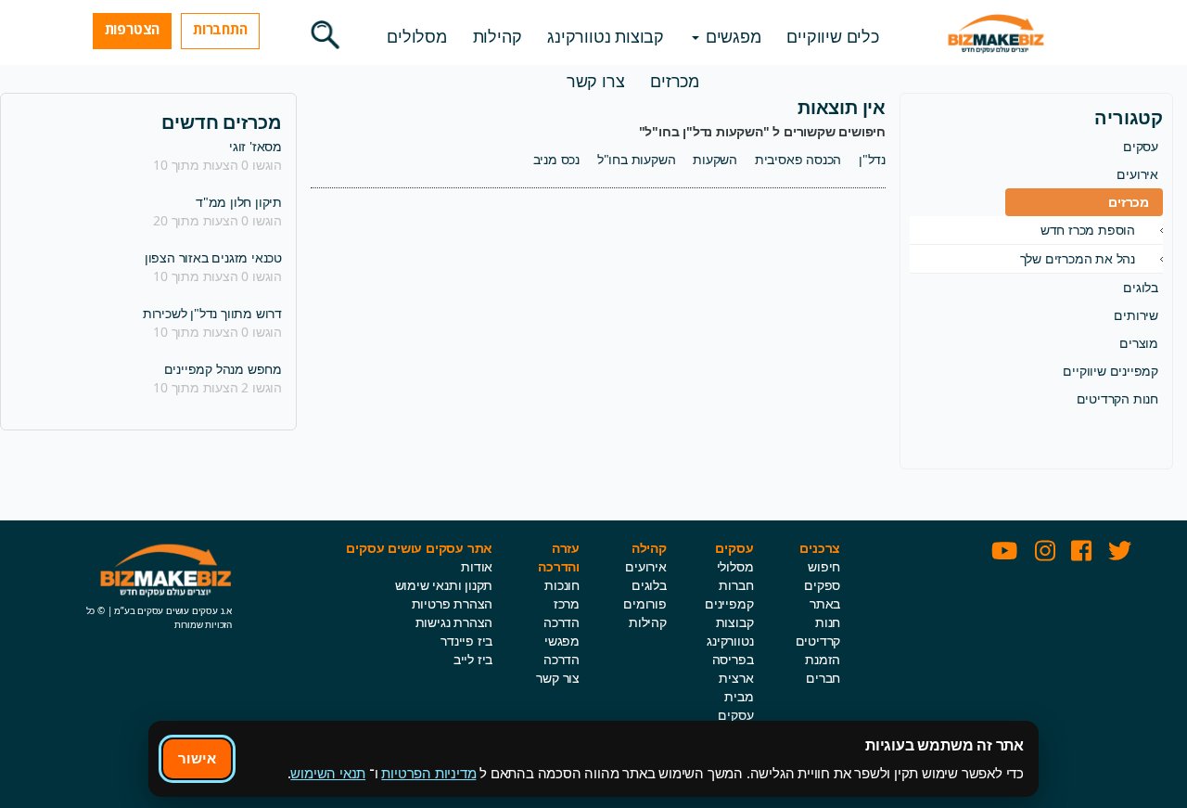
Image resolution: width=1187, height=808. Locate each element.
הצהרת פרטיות (452, 603)
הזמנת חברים (822, 668)
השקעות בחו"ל (636, 159)
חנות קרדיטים (818, 631)
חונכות (562, 585)
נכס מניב (556, 159)
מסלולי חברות (735, 576)
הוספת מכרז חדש (1087, 229)
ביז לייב (472, 659)
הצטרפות (132, 28)
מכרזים (674, 81)
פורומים (645, 603)
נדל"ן (872, 159)
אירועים (1137, 174)
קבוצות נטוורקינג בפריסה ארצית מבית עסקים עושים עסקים (730, 687)
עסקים (1140, 146)
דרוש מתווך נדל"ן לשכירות (212, 313)
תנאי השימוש (327, 772)
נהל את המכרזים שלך (1077, 258)
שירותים (1136, 315)
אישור (197, 758)
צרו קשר (596, 81)
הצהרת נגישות (454, 622)
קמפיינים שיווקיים (1110, 370)
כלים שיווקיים (832, 36)
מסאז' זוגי (255, 146)
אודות (476, 566)
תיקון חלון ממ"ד (239, 202)
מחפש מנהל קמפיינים (223, 369)
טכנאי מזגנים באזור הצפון (213, 257)
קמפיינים (729, 603)
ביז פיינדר (466, 640)
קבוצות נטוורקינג (605, 36)
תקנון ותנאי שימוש (444, 585)
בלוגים (1140, 287)
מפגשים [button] (731, 36)
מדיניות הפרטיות (428, 772)
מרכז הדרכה (561, 613)
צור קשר (558, 677)
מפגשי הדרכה (561, 650)
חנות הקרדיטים (1117, 398)
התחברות (220, 28)
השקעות (715, 159)
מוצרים (1138, 343)
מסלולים (417, 36)
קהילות (497, 36)
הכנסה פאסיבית (798, 159)
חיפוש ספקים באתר (822, 585)
